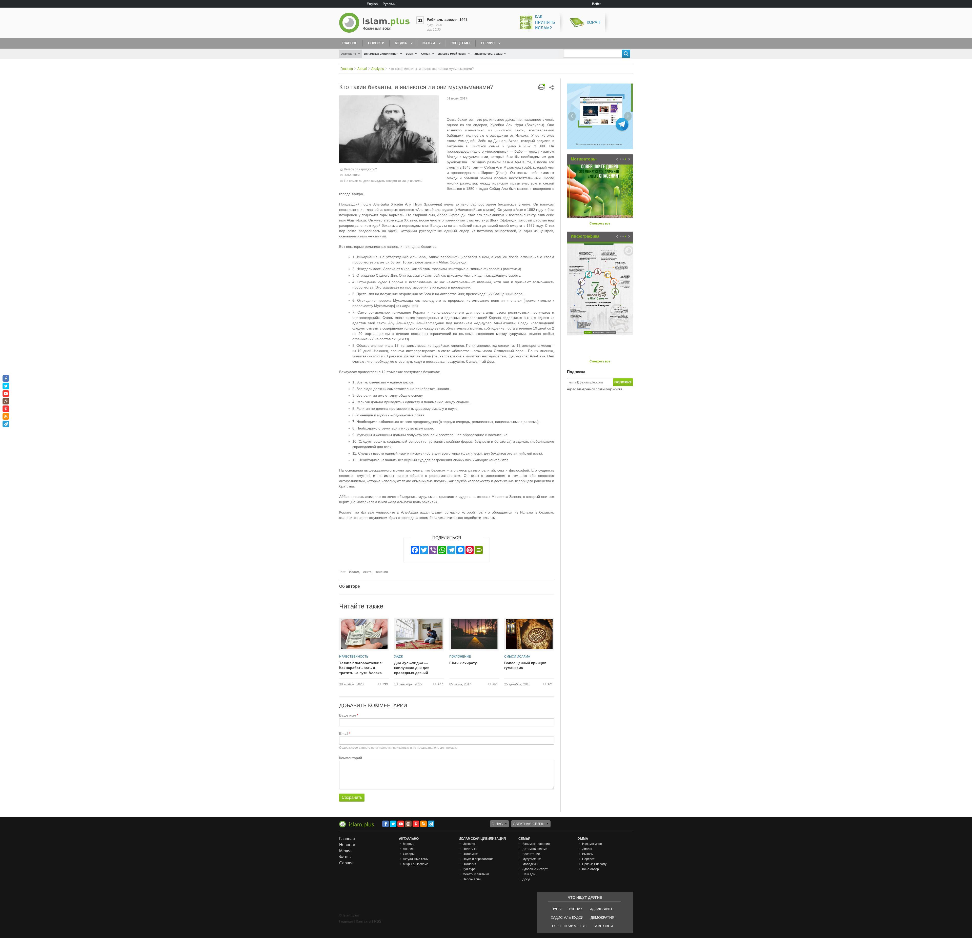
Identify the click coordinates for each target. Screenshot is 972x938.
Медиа (401, 43)
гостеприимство (569, 926)
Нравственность (353, 656)
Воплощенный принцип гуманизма (525, 665)
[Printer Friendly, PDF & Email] (541, 87)
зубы (556, 909)
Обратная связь (528, 824)
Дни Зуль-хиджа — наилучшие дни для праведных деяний (411, 668)
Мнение (408, 844)
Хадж (398, 656)
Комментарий (350, 758)
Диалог (587, 849)
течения (382, 572)
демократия (602, 917)
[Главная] (376, 23)
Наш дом (528, 874)
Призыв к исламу (594, 864)
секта (367, 572)
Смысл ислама (517, 656)
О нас (497, 824)
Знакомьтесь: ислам (488, 53)
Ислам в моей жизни (452, 53)
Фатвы (428, 43)
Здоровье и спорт (535, 869)
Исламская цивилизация (381, 53)
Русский (389, 4)
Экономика (470, 854)
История (469, 844)
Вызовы (588, 854)
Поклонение (460, 656)
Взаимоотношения (536, 844)
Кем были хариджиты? (360, 169)
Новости (376, 43)
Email (343, 733)
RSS (377, 921)
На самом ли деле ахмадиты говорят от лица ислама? (383, 181)
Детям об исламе (534, 849)
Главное (349, 43)
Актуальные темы (416, 859)
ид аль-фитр (601, 909)
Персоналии (472, 879)
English (372, 4)
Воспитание (531, 854)
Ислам (354, 572)
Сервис (488, 43)
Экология (469, 864)
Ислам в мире (592, 844)
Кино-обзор (590, 869)
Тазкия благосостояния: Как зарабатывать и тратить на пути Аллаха (361, 668)
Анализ (408, 849)
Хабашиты (352, 175)
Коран (593, 22)
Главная (346, 69)
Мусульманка (531, 859)
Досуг (526, 879)
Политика (470, 849)
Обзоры (408, 854)
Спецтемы (460, 43)
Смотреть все (600, 223)
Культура (469, 869)
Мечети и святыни (476, 874)
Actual (362, 69)
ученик (575, 909)
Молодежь (529, 864)
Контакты (363, 921)
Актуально (348, 53)
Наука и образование (478, 859)
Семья (425, 53)
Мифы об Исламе (415, 864)
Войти (596, 4)
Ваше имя (347, 715)
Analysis (377, 69)
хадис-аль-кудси (567, 917)
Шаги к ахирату (463, 663)
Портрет (588, 859)
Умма (409, 53)
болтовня (603, 926)
